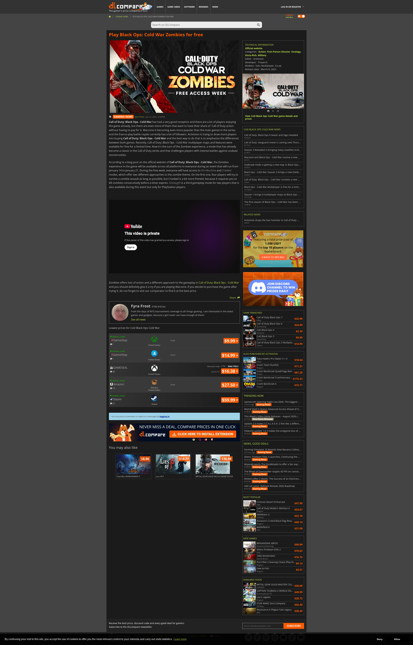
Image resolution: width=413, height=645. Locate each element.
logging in (165, 416)
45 (113, 371)
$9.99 (230, 341)
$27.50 (229, 385)
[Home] (110, 16)
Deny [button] (380, 639)
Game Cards (173, 6)
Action (262, 51)
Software (189, 6)
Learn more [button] (180, 639)
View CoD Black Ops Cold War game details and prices (271, 117)
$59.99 (229, 400)
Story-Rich (251, 55)
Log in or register (291, 6)
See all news (138, 319)
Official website (253, 48)
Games (160, 6)
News (215, 6)
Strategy (296, 51)
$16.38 (229, 371)
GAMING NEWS (123, 116)
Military (262, 55)
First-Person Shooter (278, 51)
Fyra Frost (139, 116)
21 (113, 403)
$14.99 (229, 355)
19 (113, 388)
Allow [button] (397, 639)
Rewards (203, 6)
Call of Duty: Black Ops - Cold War (219, 282)
